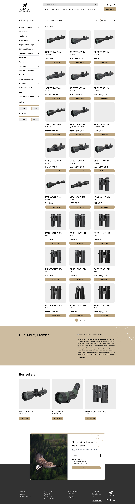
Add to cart (104, 207)
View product (104, 279)
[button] (73, 320)
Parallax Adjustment (26, 70)
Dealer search (110, 9)
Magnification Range (26, 45)
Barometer (23, 83)
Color (21, 92)
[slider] (20, 105)
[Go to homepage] (24, 7)
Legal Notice (48, 491)
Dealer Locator (25, 496)
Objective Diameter (26, 49)
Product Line (23, 32)
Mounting (22, 58)
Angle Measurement (26, 79)
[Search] (95, 5)
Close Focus (23, 75)
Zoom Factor (23, 40)
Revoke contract (97, 500)
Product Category (25, 27)
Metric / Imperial (25, 88)
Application (23, 36)
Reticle (21, 62)
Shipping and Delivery (73, 492)
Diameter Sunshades (26, 96)
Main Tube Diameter (26, 53)
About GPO (81, 357)
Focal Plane (23, 66)
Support (23, 494)
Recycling (95, 491)
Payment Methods (71, 497)
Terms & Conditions (48, 495)
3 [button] (84, 320)
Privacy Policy (49, 498)
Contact (23, 491)
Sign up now (86, 468)
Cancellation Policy (96, 495)
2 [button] (80, 320)
